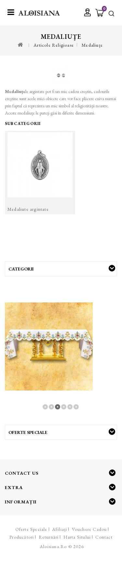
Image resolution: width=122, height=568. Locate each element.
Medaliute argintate (28, 209)
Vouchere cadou (89, 529)
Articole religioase (54, 45)
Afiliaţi (59, 529)
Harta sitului (77, 537)
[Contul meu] (88, 13)
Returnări (49, 537)
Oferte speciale (31, 529)
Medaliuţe (92, 45)
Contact (103, 537)
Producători (21, 537)
